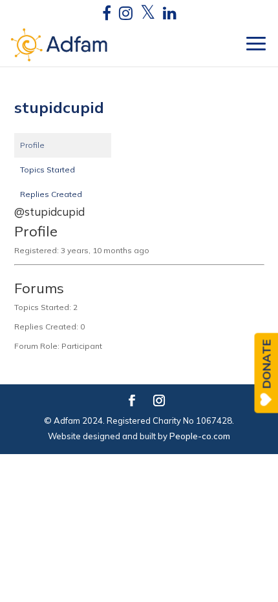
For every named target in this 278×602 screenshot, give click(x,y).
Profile (32, 145)
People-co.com (199, 436)
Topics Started (47, 169)
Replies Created (51, 194)
